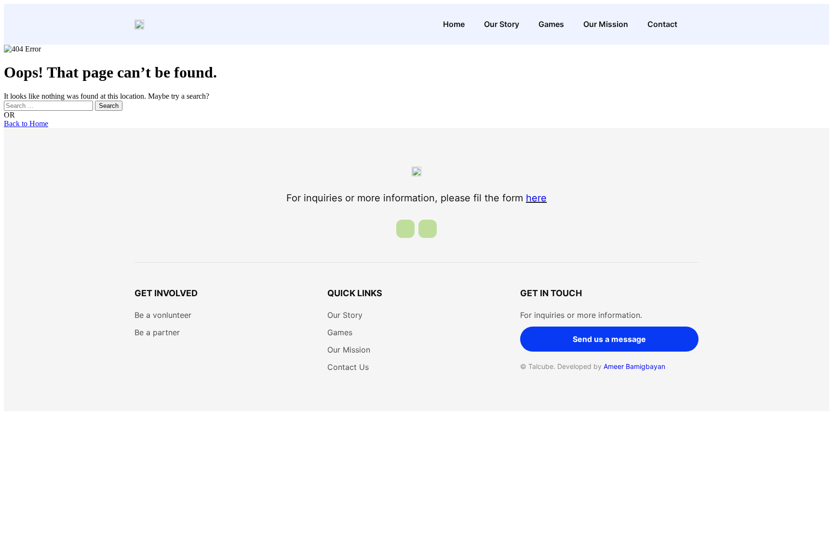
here (536, 198)
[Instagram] (427, 229)
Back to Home (26, 123)
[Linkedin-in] (405, 229)
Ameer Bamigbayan (634, 366)
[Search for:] (49, 105)
